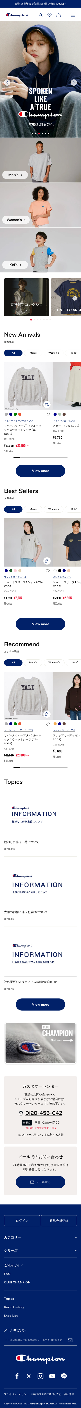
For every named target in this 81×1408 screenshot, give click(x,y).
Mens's (33, 662)
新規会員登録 (59, 1221)
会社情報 (69, 1394)
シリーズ (11, 1251)
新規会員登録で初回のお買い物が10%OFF (40, 3)
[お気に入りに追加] (47, 414)
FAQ (7, 1274)
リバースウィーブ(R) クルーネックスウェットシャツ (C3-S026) (22, 429)
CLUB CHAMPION (17, 1282)
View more (40, 471)
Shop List (11, 1316)
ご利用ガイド (13, 1265)
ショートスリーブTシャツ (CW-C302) (23, 584)
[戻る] (7, 82)
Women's (53, 352)
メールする (43, 1182)
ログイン (22, 1221)
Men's (33, 352)
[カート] (58, 15)
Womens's (54, 662)
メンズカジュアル (62, 577)
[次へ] (74, 82)
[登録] (70, 1340)
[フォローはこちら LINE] (64, 1376)
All (13, 352)
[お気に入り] (49, 15)
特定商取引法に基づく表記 (46, 1394)
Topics (9, 1299)
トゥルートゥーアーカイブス (18, 420)
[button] (31, 320)
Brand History (14, 1307)
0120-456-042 (43, 1113)
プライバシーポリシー (16, 1394)
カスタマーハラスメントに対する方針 (40, 1134)
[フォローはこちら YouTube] (52, 1376)
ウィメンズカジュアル (64, 420)
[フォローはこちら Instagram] (40, 1376)
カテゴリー (12, 1237)
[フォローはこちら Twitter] (29, 1376)
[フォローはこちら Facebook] (17, 1376)
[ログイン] (41, 15)
